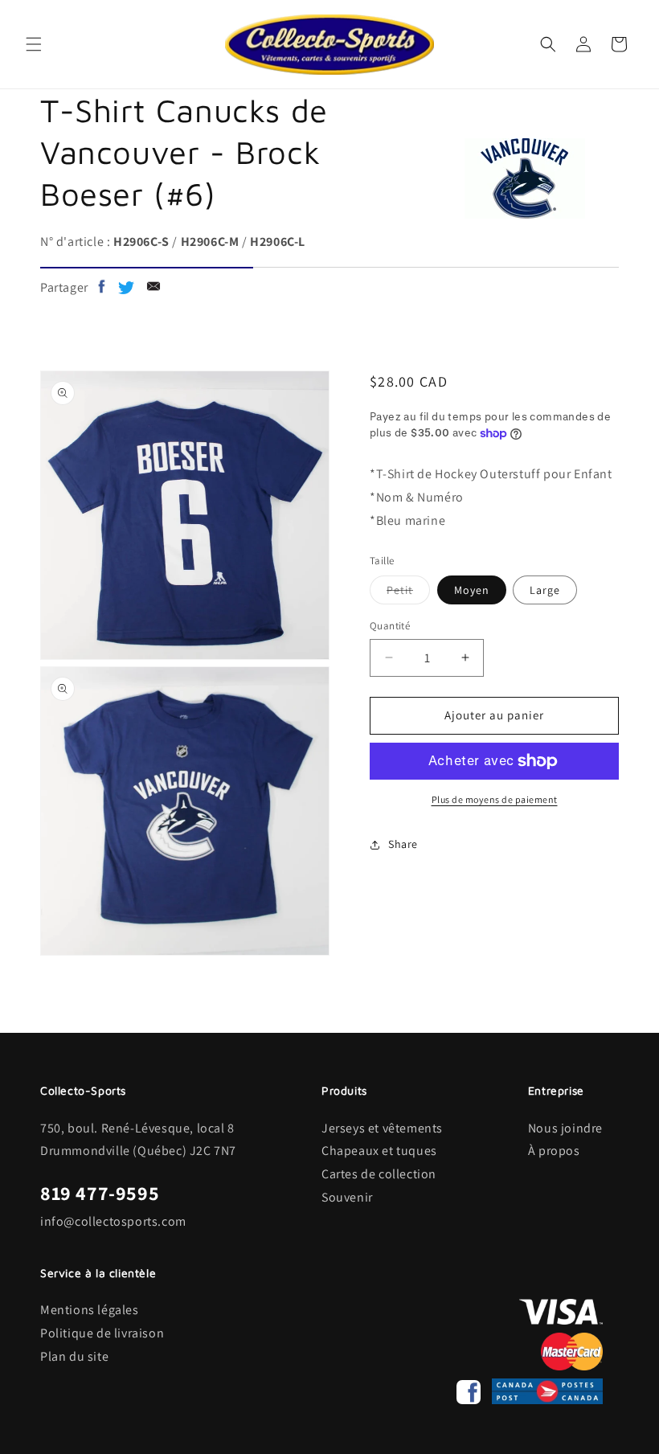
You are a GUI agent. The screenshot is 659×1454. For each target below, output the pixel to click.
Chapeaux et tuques (379, 1150)
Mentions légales (89, 1309)
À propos (554, 1150)
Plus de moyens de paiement (495, 799)
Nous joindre (565, 1128)
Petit (408, 593)
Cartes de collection (378, 1173)
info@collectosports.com (113, 1221)
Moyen (471, 590)
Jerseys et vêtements (382, 1128)
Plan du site (74, 1356)
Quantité (390, 626)
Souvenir (347, 1197)
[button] (33, 44)
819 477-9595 (99, 1193)
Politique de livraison (102, 1333)
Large (545, 590)
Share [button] (403, 844)
